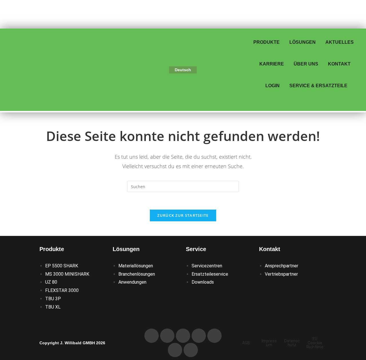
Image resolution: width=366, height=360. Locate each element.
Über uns (306, 63)
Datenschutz (292, 343)
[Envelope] (167, 336)
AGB (246, 343)
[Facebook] (214, 336)
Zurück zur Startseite (182, 215)
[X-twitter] (191, 350)
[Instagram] (175, 350)
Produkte (266, 42)
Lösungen (302, 42)
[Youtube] (199, 336)
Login (272, 85)
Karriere (271, 63)
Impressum (269, 343)
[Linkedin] (183, 336)
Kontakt (339, 63)
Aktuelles (339, 42)
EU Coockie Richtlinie (315, 343)
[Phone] (151, 336)
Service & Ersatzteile (318, 85)
